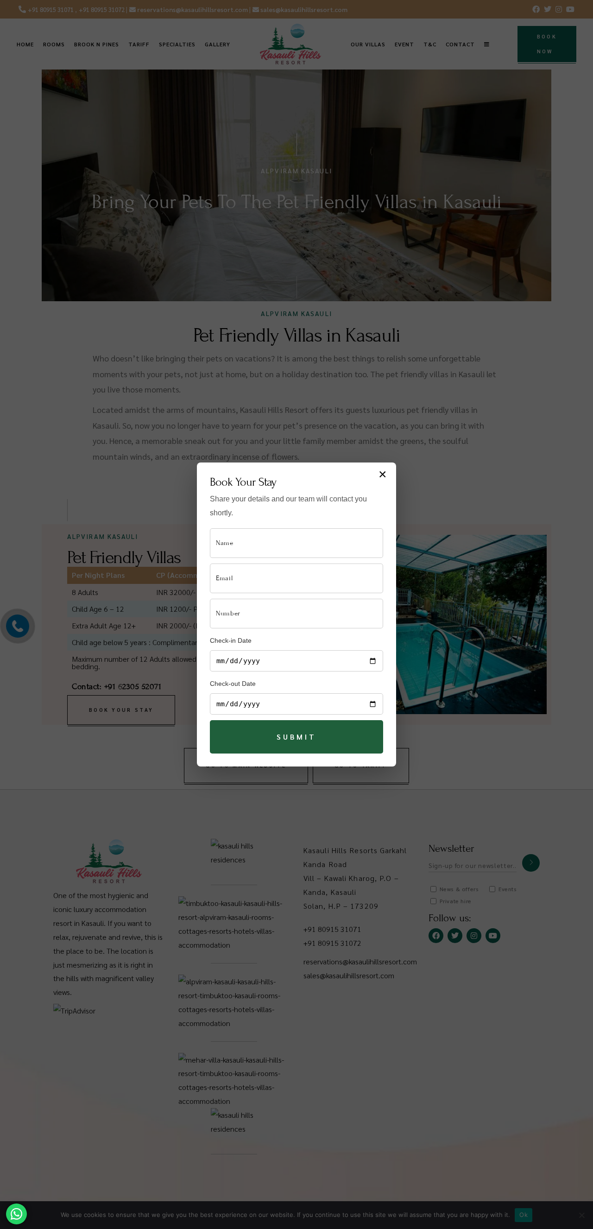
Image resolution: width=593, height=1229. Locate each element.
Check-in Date (231, 640)
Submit (296, 736)
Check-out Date (233, 683)
